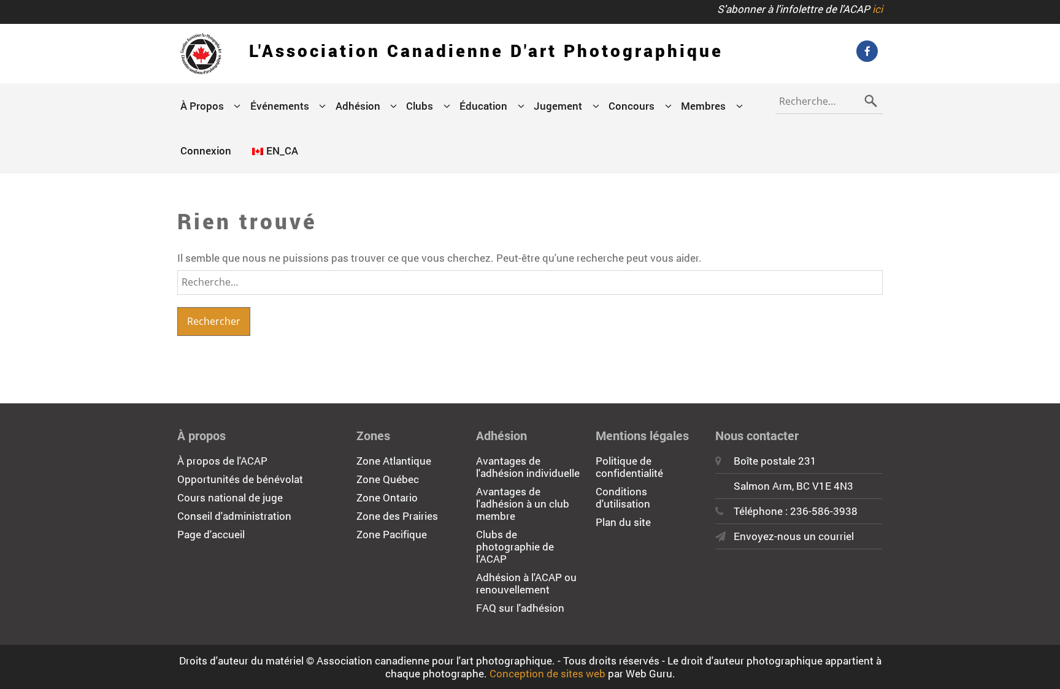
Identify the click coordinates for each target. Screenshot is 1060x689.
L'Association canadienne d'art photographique (486, 50)
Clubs (419, 106)
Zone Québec (387, 479)
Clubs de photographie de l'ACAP (515, 546)
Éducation (483, 106)
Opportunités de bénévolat (240, 479)
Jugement (558, 106)
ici (877, 9)
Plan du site (623, 522)
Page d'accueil (211, 534)
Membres (703, 106)
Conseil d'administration (234, 516)
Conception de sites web (547, 673)
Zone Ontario (387, 497)
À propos (202, 106)
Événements (279, 106)
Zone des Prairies (397, 516)
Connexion (205, 150)
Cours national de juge (230, 497)
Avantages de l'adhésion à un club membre (522, 503)
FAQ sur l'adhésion (520, 608)
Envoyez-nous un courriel (794, 536)
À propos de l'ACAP (222, 461)
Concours (632, 106)
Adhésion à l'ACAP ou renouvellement (526, 583)
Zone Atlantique (393, 461)
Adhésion (358, 106)
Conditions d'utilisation (623, 497)
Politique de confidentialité (629, 467)
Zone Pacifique (391, 534)
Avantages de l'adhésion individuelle (528, 467)
